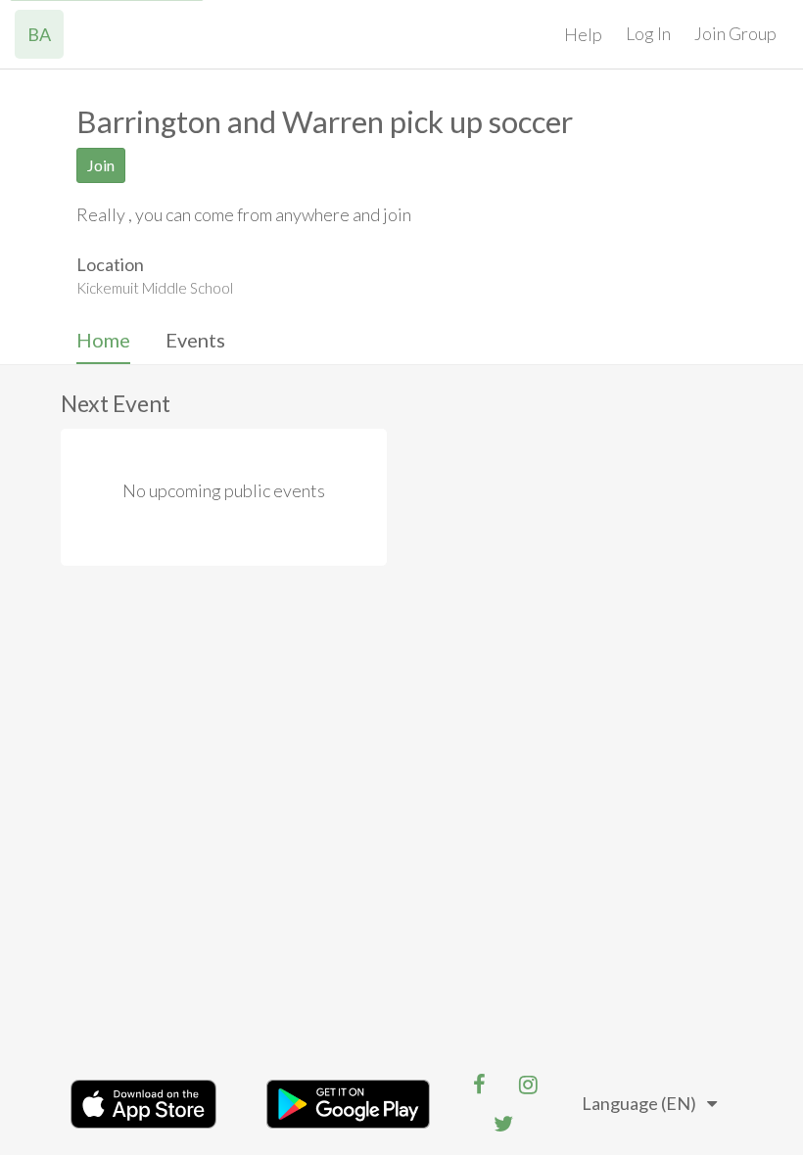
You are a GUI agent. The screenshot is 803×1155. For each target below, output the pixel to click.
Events (195, 339)
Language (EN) (639, 1103)
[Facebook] (478, 1084)
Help (583, 34)
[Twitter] (503, 1123)
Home (103, 339)
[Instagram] (527, 1084)
